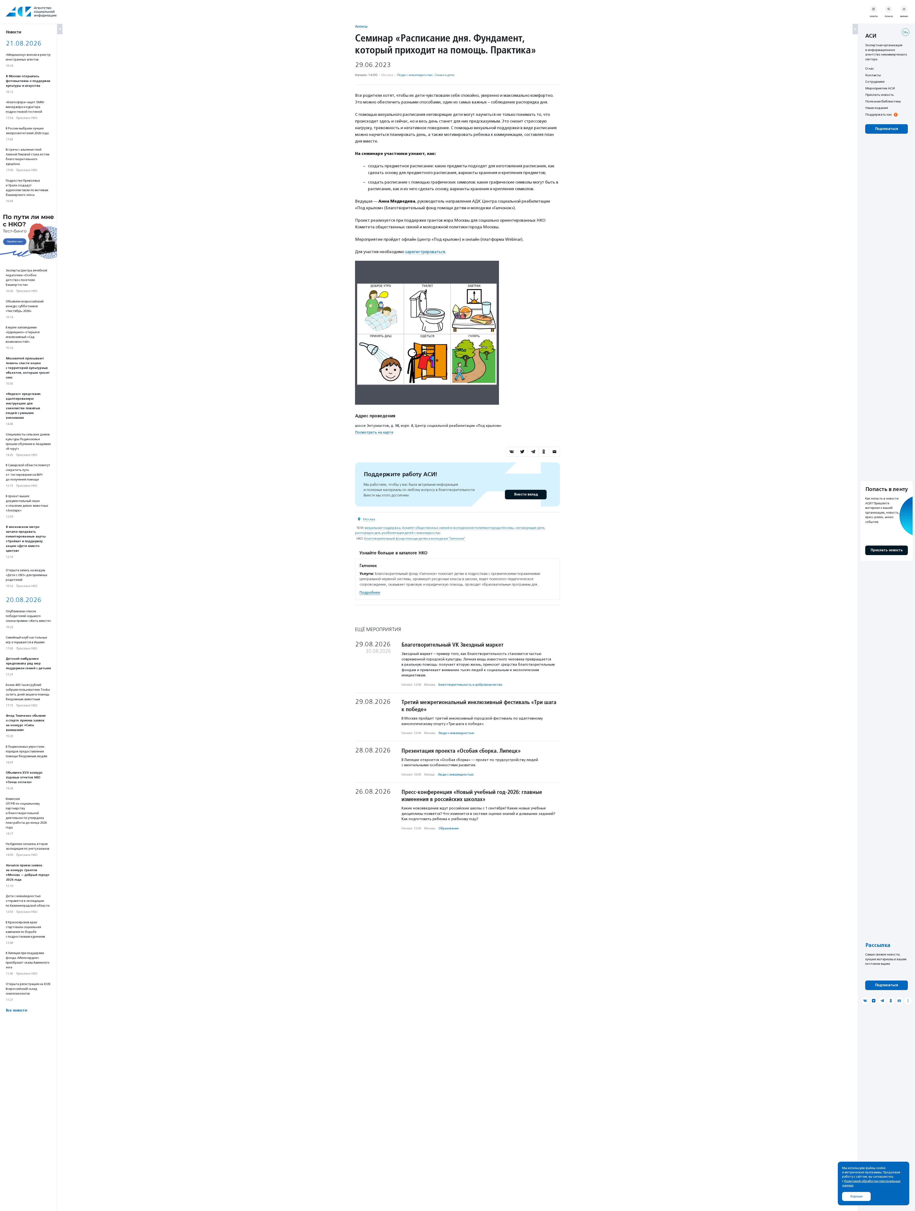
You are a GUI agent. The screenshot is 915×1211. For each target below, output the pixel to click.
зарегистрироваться (425, 251)
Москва (369, 519)
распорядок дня (367, 533)
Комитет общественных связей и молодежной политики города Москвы (458, 528)
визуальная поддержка (383, 528)
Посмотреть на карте (374, 432)
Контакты (873, 75)
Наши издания (876, 108)
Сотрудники (874, 81)
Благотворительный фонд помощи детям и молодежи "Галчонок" (414, 539)
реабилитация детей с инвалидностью (411, 533)
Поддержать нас (878, 114)
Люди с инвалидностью (415, 75)
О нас (869, 68)
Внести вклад (526, 494)
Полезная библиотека (883, 101)
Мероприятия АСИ (880, 88)
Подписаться (886, 129)
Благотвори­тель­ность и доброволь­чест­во (470, 684)
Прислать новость (879, 95)
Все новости (16, 1010)
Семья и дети (444, 75)
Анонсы (361, 26)
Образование (448, 828)
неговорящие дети (530, 528)
